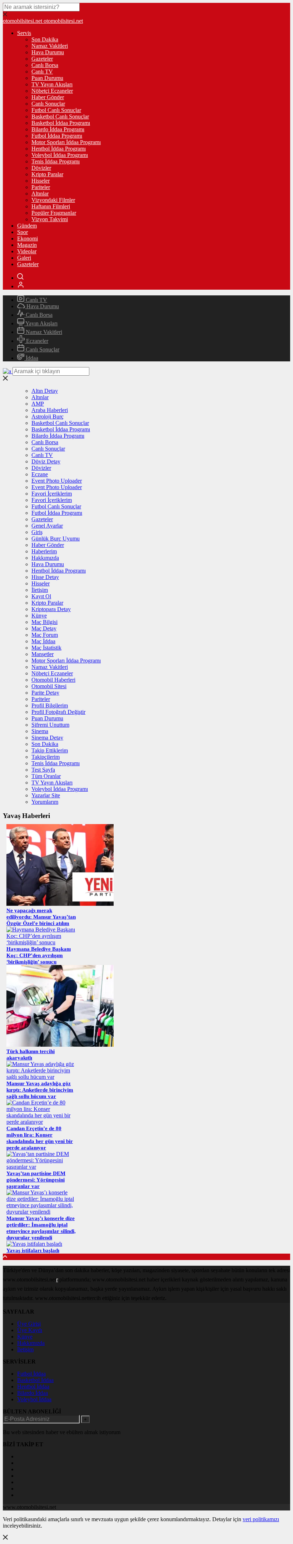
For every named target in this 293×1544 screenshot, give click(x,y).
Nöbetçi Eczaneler (52, 91)
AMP (37, 404)
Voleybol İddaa (34, 1399)
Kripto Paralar (47, 174)
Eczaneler (36, 341)
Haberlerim (44, 551)
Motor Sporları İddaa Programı (66, 142)
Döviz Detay (45, 461)
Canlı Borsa (44, 65)
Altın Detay (44, 391)
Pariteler (40, 187)
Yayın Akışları (41, 323)
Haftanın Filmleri (50, 206)
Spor (22, 232)
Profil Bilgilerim (49, 705)
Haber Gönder (47, 97)
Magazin (27, 245)
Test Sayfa (43, 770)
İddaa (31, 358)
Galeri (24, 258)
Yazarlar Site (45, 795)
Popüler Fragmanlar (53, 213)
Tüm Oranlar (46, 776)
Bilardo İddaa (32, 1393)
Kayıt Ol (41, 596)
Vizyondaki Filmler (53, 200)
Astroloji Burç (47, 416)
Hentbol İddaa (33, 1386)
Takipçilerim (45, 757)
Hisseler (40, 181)
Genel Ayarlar (47, 526)
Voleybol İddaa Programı (59, 155)
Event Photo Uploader (56, 481)
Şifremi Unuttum (50, 725)
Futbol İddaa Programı (56, 136)
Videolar (26, 251)
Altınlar (40, 194)
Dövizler (41, 168)
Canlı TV (42, 71)
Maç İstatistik (46, 648)
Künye (39, 616)
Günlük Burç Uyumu (55, 538)
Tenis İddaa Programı (55, 161)
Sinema (39, 731)
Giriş (37, 532)
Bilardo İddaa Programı (57, 129)
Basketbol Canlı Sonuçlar (60, 116)
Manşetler (42, 654)
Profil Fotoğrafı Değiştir (58, 712)
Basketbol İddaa (35, 1380)
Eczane (39, 474)
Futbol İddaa (31, 1374)
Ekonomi (27, 238)
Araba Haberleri (49, 410)
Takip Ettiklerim (49, 750)
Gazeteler (42, 59)
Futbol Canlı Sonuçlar (56, 110)
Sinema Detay (47, 738)
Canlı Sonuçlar (48, 104)
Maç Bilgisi (44, 622)
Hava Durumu (47, 52)
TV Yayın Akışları (52, 84)
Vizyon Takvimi (49, 219)
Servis (24, 33)
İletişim (39, 590)
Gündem (27, 226)
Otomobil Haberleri (53, 680)
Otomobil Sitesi (48, 686)
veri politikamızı (261, 1519)
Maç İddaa (43, 641)
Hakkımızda (45, 558)
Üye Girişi (29, 1324)
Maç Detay (43, 628)
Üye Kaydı (29, 1330)
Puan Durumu (47, 78)
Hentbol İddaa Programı (58, 149)
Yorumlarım (44, 802)
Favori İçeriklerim (51, 494)
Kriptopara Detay (51, 609)
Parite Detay (45, 693)
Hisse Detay (45, 577)
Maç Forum (44, 635)
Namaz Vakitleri (49, 46)
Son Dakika (44, 39)
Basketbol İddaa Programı (60, 123)
